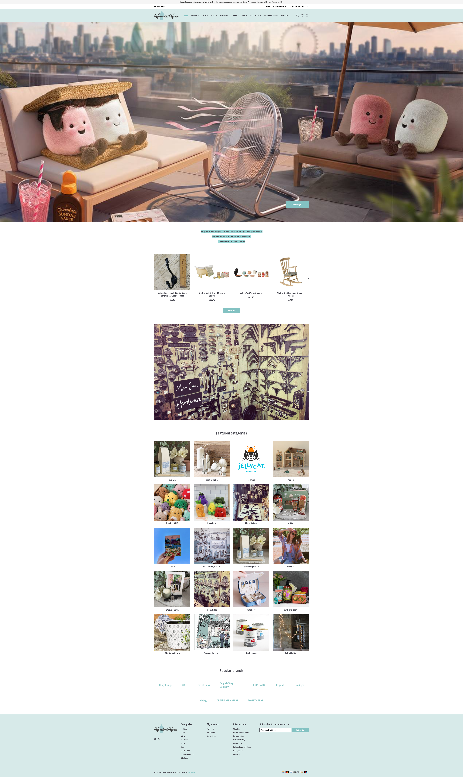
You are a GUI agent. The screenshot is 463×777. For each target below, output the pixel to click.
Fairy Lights (290, 653)
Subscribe (300, 730)
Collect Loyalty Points (242, 747)
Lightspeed (191, 772)
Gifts (290, 523)
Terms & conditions (241, 732)
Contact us (237, 743)
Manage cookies (277, 2)
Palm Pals (211, 523)
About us (236, 729)
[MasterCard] (287, 772)
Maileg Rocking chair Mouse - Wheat (290, 294)
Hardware (184, 739)
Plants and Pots (172, 653)
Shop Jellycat (297, 204)
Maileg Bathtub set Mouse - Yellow (212, 294)
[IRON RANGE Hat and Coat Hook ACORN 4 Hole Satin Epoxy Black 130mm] (172, 272)
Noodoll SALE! (172, 523)
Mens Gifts (212, 609)
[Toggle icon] (297, 15)
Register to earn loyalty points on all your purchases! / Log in (287, 6)
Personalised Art (271, 15)
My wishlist (211, 736)
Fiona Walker (251, 523)
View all (231, 310)
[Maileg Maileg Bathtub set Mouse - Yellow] (212, 272)
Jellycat (251, 479)
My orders (211, 732)
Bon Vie (172, 479)
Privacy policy (238, 736)
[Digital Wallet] (296, 772)
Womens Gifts (172, 609)
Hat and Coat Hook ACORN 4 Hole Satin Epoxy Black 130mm (172, 294)
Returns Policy (239, 739)
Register (210, 729)
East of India (212, 479)
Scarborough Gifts (211, 566)
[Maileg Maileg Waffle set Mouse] (251, 272)
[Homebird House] (166, 15)
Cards (172, 566)
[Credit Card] (283, 772)
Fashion (290, 566)
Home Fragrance (251, 566)
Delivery (236, 754)
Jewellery (251, 609)
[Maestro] (305, 772)
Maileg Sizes (238, 750)
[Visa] (291, 772)
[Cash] (301, 772)
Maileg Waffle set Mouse (251, 293)
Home (186, 15)
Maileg (290, 479)
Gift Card (284, 15)
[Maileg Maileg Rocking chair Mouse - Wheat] (291, 272)
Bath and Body (290, 609)
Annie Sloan (251, 653)
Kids (182, 747)
